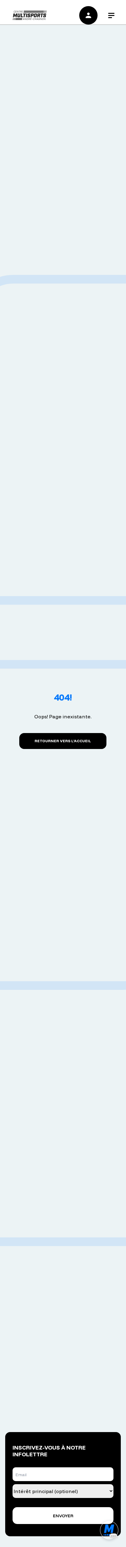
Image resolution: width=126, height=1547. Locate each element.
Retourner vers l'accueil (63, 741)
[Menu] (111, 15)
